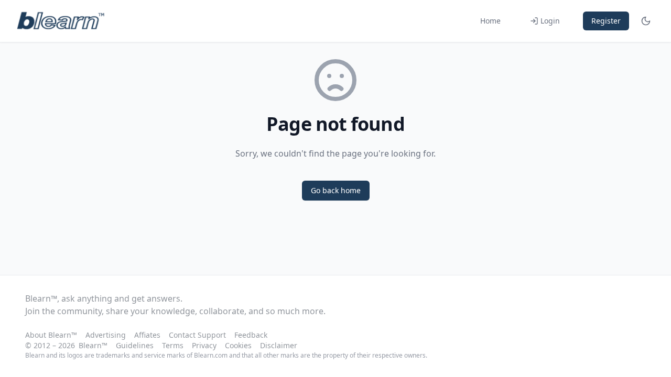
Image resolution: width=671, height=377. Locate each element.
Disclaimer (278, 345)
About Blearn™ (51, 335)
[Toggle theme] (645, 21)
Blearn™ (93, 345)
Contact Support (197, 335)
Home (490, 21)
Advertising (105, 335)
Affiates (147, 335)
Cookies (238, 345)
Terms (172, 345)
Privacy (204, 345)
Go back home (336, 190)
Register (606, 21)
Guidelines (135, 345)
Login (550, 21)
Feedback (250, 335)
